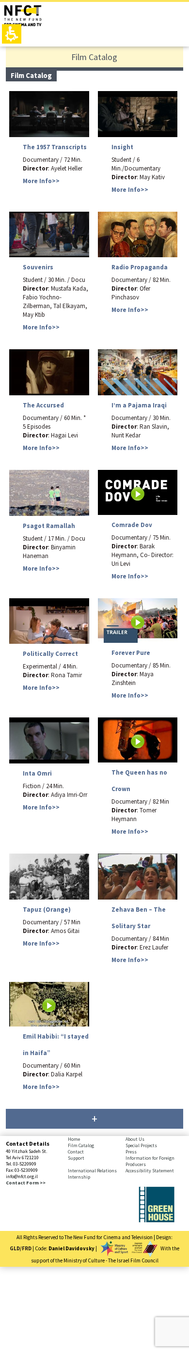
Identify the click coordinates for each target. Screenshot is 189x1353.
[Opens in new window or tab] (156, 1220)
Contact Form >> (26, 1183)
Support (76, 1158)
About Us (135, 1139)
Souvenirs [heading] (38, 267)
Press (131, 1152)
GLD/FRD (21, 1248)
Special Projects (141, 1145)
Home (74, 1139)
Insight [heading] (122, 147)
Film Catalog (81, 1145)
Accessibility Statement (150, 1170)
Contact (76, 1152)
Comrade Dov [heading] (131, 525)
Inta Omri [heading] (37, 773)
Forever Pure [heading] (130, 653)
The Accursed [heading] (43, 405)
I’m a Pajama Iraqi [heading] (139, 405)
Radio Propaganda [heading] (139, 267)
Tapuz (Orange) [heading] (47, 909)
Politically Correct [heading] (50, 654)
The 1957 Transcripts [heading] (55, 147)
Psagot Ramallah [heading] (49, 526)
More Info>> (41, 181)
